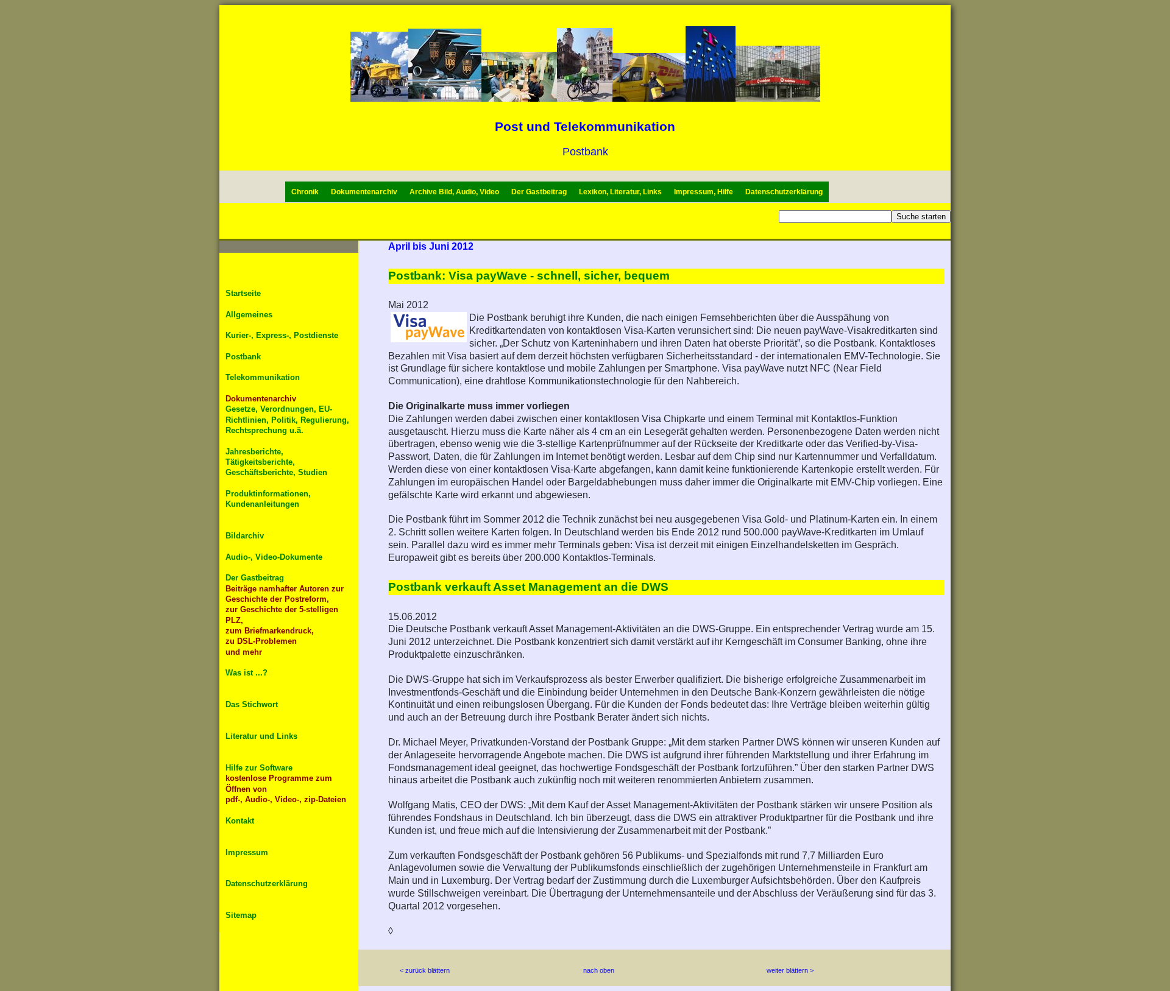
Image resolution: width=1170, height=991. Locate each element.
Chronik (305, 192)
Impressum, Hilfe (703, 192)
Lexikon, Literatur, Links (620, 192)
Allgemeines (248, 314)
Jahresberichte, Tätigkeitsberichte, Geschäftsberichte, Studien (276, 462)
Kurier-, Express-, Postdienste (281, 335)
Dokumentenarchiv (364, 192)
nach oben (598, 970)
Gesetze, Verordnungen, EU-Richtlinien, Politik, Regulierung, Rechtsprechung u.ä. (287, 419)
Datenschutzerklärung (784, 192)
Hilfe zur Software (258, 767)
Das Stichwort (251, 704)
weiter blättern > (790, 970)
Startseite (243, 293)
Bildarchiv (244, 535)
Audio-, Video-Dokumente (273, 557)
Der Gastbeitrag (539, 192)
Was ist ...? (246, 672)
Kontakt (239, 820)
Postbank (243, 356)
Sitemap (241, 915)
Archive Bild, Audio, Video (454, 192)
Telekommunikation (262, 377)
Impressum (246, 852)
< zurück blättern (425, 970)
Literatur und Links (261, 736)
